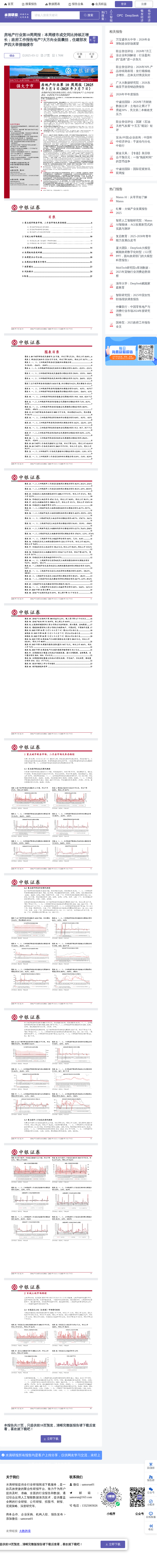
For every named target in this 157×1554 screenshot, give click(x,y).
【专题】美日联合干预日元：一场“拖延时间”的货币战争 (134, 157)
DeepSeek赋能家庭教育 (133, 285)
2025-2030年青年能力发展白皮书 (133, 238)
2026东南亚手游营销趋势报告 (133, 84)
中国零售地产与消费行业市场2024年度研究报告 (133, 311)
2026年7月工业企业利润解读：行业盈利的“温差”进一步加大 (134, 55)
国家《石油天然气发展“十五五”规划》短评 (134, 125)
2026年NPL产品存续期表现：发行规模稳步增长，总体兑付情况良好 (134, 71)
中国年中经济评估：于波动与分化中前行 (134, 141)
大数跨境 (25, 1531)
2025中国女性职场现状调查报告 (133, 297)
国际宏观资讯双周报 (133, 171)
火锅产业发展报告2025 (131, 210)
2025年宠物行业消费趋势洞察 (133, 271)
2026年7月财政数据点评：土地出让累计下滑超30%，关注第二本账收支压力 (134, 108)
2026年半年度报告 (127, 94)
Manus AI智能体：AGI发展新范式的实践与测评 (134, 224)
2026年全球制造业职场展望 (133, 41)
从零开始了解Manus (131, 199)
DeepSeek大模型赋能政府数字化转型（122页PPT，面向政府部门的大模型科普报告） (134, 254)
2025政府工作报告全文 (133, 324)
